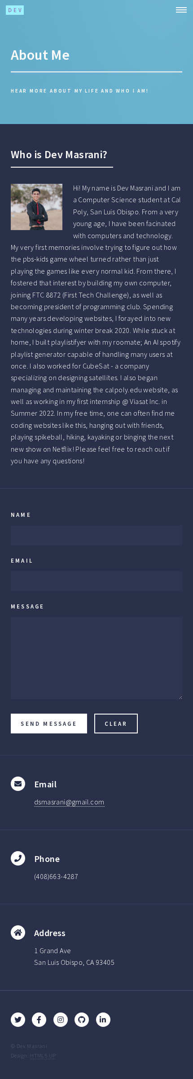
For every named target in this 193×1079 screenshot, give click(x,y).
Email (22, 560)
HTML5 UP (43, 1055)
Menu (178, 10)
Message (27, 606)
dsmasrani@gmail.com (69, 801)
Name (21, 514)
